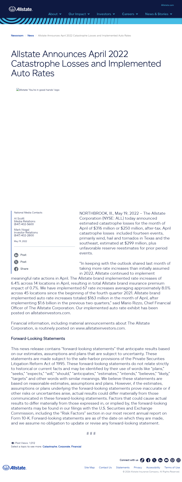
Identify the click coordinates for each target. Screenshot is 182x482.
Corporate (64, 446)
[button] (56, 13)
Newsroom (17, 35)
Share (24, 268)
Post (23, 254)
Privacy (138, 467)
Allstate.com (167, 5)
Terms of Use (172, 467)
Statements (123, 467)
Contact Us (105, 467)
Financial (76, 446)
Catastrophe (50, 446)
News (31, 35)
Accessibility (153, 467)
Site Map (89, 467)
